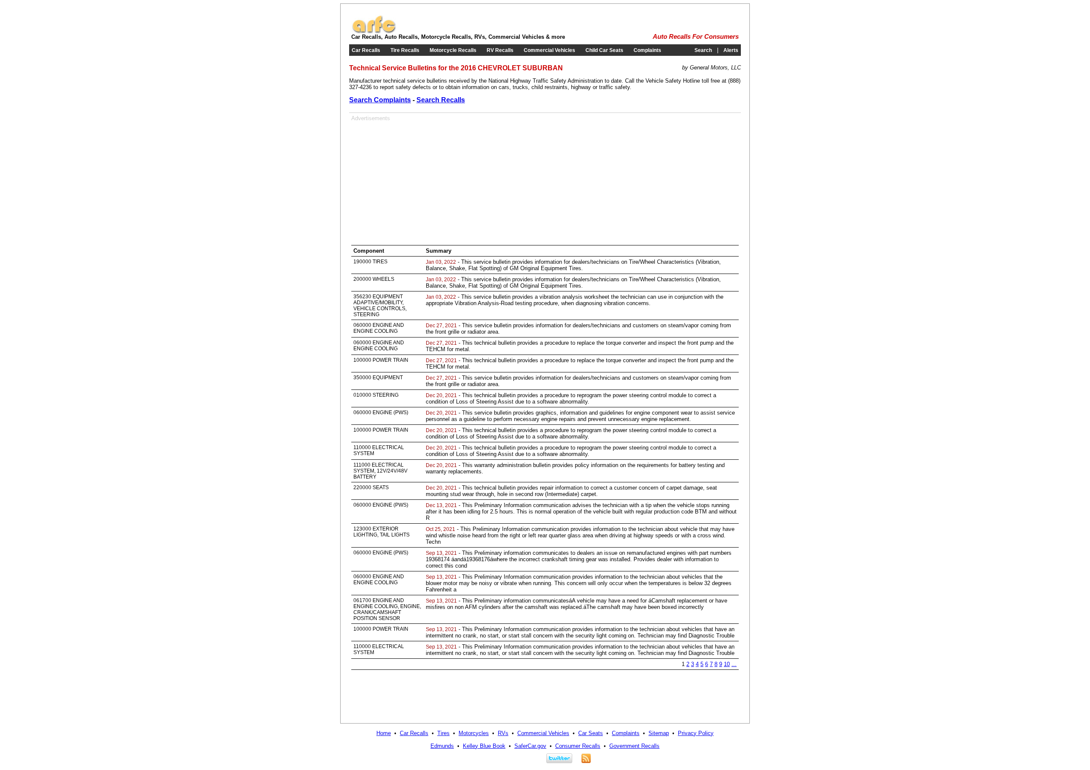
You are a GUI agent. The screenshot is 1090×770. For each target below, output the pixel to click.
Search (703, 50)
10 (727, 664)
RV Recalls (500, 50)
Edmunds (442, 746)
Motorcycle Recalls (453, 50)
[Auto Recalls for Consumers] (373, 32)
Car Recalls (366, 50)
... (734, 664)
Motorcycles (474, 733)
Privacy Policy (696, 733)
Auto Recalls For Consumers (696, 36)
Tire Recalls (404, 50)
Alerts (730, 50)
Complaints (647, 50)
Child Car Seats (604, 50)
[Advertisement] (422, 181)
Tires (443, 733)
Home (383, 733)
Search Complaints (380, 100)
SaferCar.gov (530, 746)
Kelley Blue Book (484, 746)
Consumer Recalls (577, 746)
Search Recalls (440, 100)
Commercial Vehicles (549, 50)
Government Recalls (634, 746)
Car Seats (590, 733)
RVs (503, 733)
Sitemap (658, 733)
